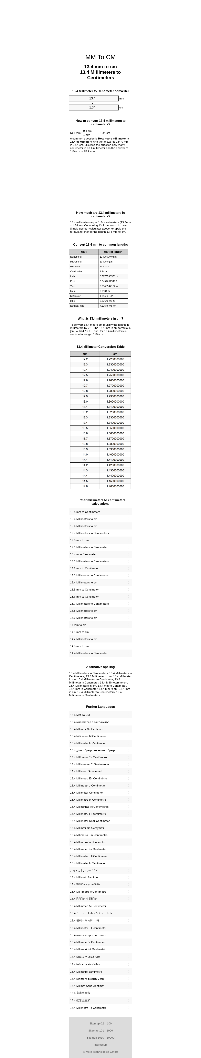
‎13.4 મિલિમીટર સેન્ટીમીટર (85, 964)
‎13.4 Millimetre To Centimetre (88, 1007)
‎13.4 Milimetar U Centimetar (87, 785)
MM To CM (100, 57)
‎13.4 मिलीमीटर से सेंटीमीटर (83, 898)
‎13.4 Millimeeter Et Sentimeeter (89, 764)
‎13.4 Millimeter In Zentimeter (88, 743)
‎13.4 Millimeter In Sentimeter (88, 863)
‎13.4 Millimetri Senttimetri (85, 771)
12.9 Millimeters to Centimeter (88, 547)
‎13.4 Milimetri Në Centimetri (87, 949)
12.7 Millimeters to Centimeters (89, 533)
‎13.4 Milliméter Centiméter (86, 792)
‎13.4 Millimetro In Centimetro (88, 799)
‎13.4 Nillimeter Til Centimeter (88, 736)
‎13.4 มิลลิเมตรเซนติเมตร (85, 956)
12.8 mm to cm (79, 540)
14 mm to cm (78, 624)
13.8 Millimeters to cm (83, 610)
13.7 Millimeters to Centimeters (89, 603)
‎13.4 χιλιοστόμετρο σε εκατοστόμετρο (93, 750)
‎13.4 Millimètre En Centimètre (88, 778)
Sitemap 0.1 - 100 (101, 1023)
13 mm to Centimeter (83, 554)
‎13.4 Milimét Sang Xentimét (87, 985)
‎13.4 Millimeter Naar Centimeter (90, 820)
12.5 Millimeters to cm (83, 518)
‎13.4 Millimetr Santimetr (85, 877)
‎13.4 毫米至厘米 (80, 1000)
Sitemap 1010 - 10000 (100, 1037)
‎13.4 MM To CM (80, 714)
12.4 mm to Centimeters (85, 511)
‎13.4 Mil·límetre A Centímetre (88, 891)
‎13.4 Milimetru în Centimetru (87, 842)
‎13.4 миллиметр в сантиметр (88, 935)
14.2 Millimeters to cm (83, 639)
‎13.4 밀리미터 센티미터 (84, 920)
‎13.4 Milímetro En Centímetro (88, 757)
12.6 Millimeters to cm (83, 526)
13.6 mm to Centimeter (84, 596)
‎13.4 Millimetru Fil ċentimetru (88, 813)
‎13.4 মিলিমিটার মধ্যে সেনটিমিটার (85, 884)
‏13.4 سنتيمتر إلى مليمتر (84, 870)
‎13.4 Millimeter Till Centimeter (88, 856)
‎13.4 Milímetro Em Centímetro (89, 835)
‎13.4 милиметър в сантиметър (89, 722)
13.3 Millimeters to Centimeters (89, 575)
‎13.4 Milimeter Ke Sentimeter (88, 906)
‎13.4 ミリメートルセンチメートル (91, 913)
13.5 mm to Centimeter (84, 589)
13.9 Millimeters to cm (83, 617)
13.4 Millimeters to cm (83, 582)
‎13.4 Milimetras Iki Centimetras (89, 806)
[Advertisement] (100, 24)
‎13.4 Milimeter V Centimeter (87, 942)
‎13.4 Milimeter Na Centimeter (88, 849)
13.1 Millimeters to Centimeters (89, 561)
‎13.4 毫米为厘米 (80, 992)
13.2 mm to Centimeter (84, 568)
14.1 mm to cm (79, 631)
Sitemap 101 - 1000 (100, 1030)
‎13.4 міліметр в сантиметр (87, 978)
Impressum (101, 1044)
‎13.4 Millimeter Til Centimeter (88, 928)
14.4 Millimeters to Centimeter (88, 653)
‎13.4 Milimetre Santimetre (86, 971)
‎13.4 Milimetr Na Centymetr (87, 827)
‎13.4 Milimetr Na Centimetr (86, 729)
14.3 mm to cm (79, 646)
